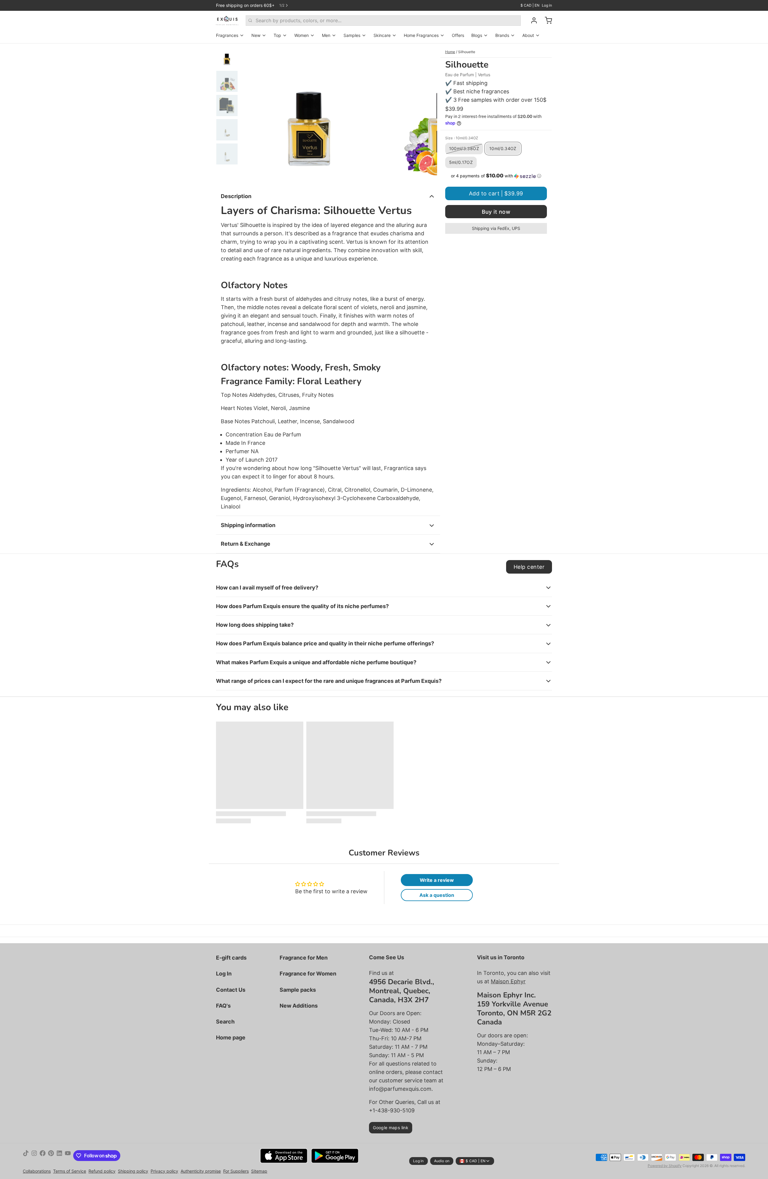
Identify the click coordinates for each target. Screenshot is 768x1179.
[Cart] (546, 20)
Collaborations (37, 1171)
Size (461, 138)
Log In (224, 973)
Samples (352, 35)
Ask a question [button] (436, 895)
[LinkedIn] (59, 1155)
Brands (502, 35)
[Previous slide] (250, 114)
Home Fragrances (421, 35)
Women (301, 35)
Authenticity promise (201, 1171)
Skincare (382, 35)
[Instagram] (34, 1155)
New (255, 35)
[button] (496, 176)
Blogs (476, 35)
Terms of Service (69, 1171)
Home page (230, 1037)
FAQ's (223, 1006)
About (528, 35)
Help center (529, 567)
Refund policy (102, 1171)
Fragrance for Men (304, 957)
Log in (547, 5)
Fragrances (227, 35)
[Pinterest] (51, 1155)
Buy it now (496, 212)
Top (277, 35)
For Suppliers (236, 1171)
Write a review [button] (437, 880)
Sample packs (298, 990)
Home (450, 52)
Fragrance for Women (308, 973)
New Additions (299, 1006)
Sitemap (259, 1171)
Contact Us (230, 990)
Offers (458, 35)
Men (326, 35)
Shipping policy (133, 1171)
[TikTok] (26, 1155)
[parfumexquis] (227, 20)
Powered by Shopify (665, 1165)
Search (225, 1021)
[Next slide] (427, 114)
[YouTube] (68, 1155)
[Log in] (532, 20)
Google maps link (390, 1127)
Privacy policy (164, 1171)
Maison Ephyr (508, 981)
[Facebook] (43, 1155)
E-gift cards (231, 957)
